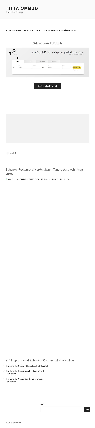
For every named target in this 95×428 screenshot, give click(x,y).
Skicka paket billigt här (47, 86)
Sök (42, 404)
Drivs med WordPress (13, 423)
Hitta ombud (22, 8)
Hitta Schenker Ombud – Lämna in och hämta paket (27, 366)
